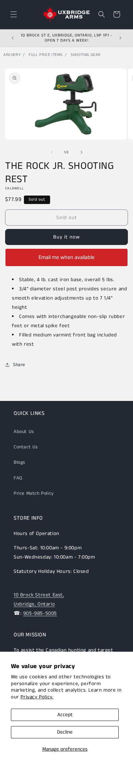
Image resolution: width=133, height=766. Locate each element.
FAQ (18, 478)
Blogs (19, 462)
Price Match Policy (34, 493)
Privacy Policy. (36, 696)
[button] (13, 14)
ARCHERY (12, 55)
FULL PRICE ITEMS (46, 55)
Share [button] (19, 364)
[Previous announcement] (12, 37)
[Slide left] (51, 152)
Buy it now (66, 237)
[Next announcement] (120, 37)
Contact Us (26, 447)
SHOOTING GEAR (86, 55)
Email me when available (66, 257)
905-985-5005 (40, 613)
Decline (65, 732)
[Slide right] (81, 152)
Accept (65, 714)
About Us (24, 431)
